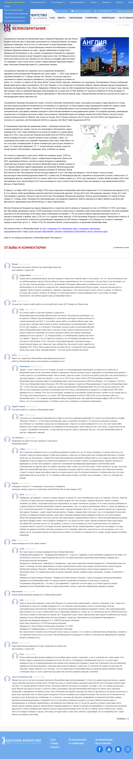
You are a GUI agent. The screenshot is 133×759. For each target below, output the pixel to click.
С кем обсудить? (57, 2)
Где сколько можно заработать (16, 13)
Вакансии (106, 2)
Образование (75, 18)
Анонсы (93, 2)
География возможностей (14, 2)
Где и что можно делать (14, 10)
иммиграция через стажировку (75, 228)
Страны (47, 25)
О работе (54, 747)
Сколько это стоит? (38, 2)
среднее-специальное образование (70, 231)
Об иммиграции (103, 740)
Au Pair (43, 228)
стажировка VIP (54, 228)
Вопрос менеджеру (82, 11)
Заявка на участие (125, 11)
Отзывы (119, 2)
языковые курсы (101, 231)
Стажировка (91, 18)
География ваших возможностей (31, 25)
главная (15, 25)
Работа (61, 18)
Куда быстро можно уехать (15, 17)
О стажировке (76, 743)
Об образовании (77, 740)
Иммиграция (108, 18)
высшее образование (44, 231)
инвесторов (28, 231)
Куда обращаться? (77, 2)
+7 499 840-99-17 (104, 11)
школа (90, 231)
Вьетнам (126, 25)
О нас (52, 18)
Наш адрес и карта (59, 11)
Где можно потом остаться (15, 21)
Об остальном (103, 743)
